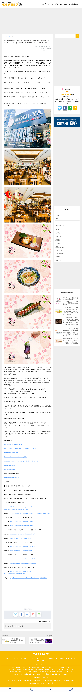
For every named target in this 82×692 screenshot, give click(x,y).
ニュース (58, 243)
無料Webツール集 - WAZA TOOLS (64, 680)
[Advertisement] (41, 20)
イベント (58, 222)
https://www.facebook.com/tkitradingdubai (15, 457)
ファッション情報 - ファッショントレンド (21, 669)
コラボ (57, 229)
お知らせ (58, 260)
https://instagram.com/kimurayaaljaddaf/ (21, 550)
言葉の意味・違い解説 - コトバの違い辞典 (41, 683)
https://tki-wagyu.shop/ (10, 469)
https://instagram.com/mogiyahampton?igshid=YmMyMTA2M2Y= (28, 578)
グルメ (49, 621)
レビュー (58, 215)
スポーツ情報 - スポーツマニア (64, 669)
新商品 (57, 233)
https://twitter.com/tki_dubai (11, 452)
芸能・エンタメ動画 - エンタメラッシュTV (57, 674)
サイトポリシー (42, 658)
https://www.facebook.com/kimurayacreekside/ (23, 559)
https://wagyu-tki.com (9, 465)
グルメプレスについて (47, 4)
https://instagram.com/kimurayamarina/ (20, 538)
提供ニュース (59, 247)
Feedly (69, 110)
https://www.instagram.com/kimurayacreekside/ (23, 563)
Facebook (65, 110)
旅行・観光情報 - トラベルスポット (38, 671)
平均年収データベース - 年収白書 (43, 680)
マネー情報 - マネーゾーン (18, 671)
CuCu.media (60, 253)
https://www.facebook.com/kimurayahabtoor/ (22, 534)
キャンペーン (59, 226)
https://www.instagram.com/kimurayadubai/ (22, 525)
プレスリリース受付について (72, 4)
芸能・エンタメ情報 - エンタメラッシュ (44, 667)
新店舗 (57, 240)
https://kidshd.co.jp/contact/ (11, 477)
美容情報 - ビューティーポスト (44, 669)
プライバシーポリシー (29, 658)
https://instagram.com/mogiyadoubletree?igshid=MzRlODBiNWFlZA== (30, 513)
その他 (57, 256)
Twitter (59, 110)
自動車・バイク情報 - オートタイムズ (61, 671)
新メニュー (58, 236)
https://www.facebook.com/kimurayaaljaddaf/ (22, 546)
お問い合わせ (58, 4)
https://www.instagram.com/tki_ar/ (13, 444)
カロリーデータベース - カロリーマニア (20, 680)
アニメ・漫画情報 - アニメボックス (20, 667)
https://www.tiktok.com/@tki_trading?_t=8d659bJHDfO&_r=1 (21, 461)
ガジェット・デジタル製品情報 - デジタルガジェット (28, 674)
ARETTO (59, 250)
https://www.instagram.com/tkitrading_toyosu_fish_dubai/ (20, 448)
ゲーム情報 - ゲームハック (65, 667)
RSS (75, 110)
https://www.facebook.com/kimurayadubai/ (21, 521)
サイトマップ (41, 660)
